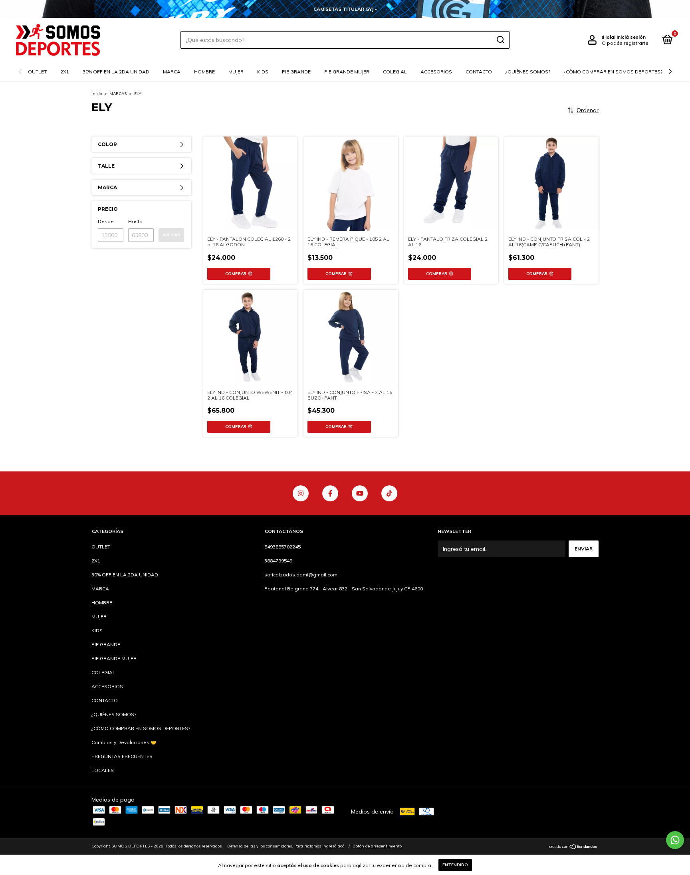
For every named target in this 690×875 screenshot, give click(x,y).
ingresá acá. (334, 846)
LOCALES (102, 770)
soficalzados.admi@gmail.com (300, 575)
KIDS (262, 72)
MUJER (236, 72)
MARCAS (118, 93)
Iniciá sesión (631, 37)
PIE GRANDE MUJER (346, 72)
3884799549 (278, 561)
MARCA (171, 72)
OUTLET (37, 72)
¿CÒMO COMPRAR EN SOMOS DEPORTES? (613, 72)
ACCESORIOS (436, 72)
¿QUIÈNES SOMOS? (528, 72)
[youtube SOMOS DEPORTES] (360, 493)
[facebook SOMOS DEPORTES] (330, 493)
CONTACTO (479, 72)
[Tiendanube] (574, 847)
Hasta (135, 221)
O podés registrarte (625, 43)
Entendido (455, 864)
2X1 (64, 72)
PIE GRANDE (296, 72)
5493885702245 (282, 547)
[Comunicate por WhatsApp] (675, 840)
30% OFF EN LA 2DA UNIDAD (116, 72)
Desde (106, 221)
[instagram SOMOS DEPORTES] (301, 493)
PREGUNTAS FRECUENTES (122, 756)
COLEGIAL (395, 72)
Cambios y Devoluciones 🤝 (124, 742)
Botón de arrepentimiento (377, 846)
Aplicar (171, 235)
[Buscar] (500, 40)
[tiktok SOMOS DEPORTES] (389, 493)
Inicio (96, 93)
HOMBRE (204, 72)
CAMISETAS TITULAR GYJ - (345, 9)
